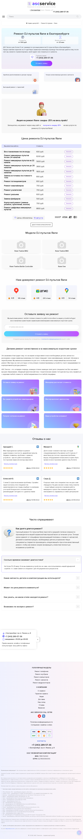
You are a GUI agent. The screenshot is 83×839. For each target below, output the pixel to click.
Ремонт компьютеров (41, 677)
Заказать (68, 152)
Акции (41, 696)
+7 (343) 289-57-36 (61, 12)
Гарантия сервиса (41, 694)
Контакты (41, 741)
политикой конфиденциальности (51, 339)
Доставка (41, 699)
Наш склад (41, 702)
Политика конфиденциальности (41, 722)
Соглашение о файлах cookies (41, 725)
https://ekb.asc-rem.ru (10, 828)
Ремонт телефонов (41, 671)
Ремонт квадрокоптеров (41, 683)
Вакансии (41, 708)
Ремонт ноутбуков (41, 674)
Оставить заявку (41, 63)
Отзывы (41, 705)
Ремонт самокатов (41, 680)
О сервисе (41, 691)
